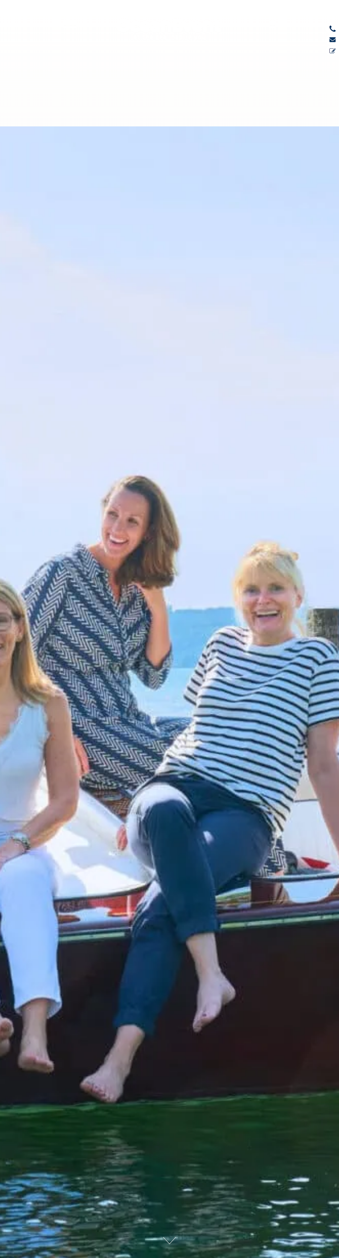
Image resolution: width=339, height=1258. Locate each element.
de (272, 23)
